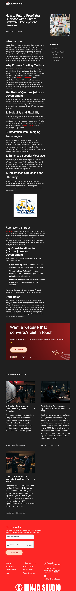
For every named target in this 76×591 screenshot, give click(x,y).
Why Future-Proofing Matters (58, 53)
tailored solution (28, 125)
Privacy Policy (28, 570)
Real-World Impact (58, 57)
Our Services (10, 566)
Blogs (7, 573)
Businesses (9, 231)
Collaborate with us (29, 563)
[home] (14, 4)
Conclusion (55, 60)
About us (8, 563)
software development (23, 78)
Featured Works (11, 570)
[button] (69, 3)
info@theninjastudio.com (52, 579)
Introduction (56, 49)
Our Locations (28, 566)
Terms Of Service (29, 573)
